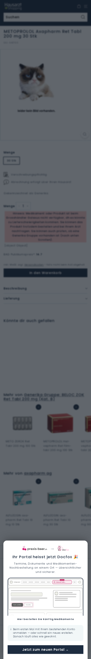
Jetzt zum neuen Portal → (45, 649)
